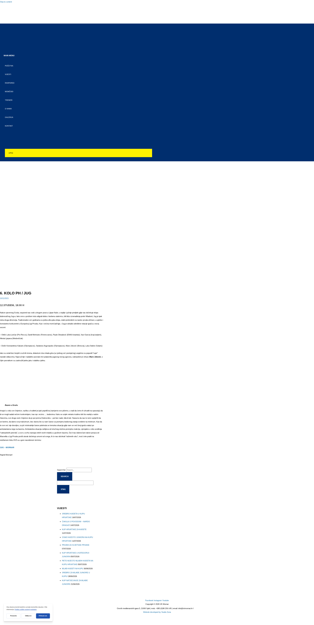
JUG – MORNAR (7, 447)
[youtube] (6, 19)
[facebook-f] (6, 8)
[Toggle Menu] (78, 133)
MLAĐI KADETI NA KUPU (72, 568)
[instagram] (6, 14)
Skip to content (6, 2)
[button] (78, 153)
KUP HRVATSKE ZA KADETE (74, 529)
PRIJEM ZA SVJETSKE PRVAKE (75, 545)
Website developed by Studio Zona (157, 612)
